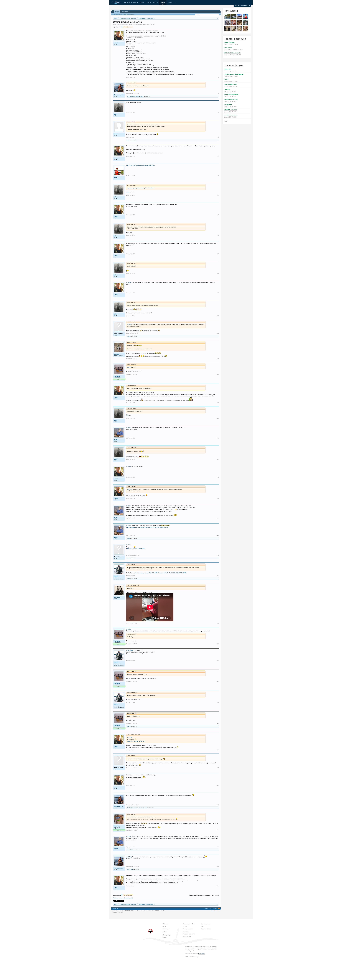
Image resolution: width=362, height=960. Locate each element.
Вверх (215, 908)
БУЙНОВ (116, 354)
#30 (218, 681)
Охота (170, 2)
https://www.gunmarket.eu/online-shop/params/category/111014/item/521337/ (147, 527)
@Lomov (128, 427)
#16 (218, 374)
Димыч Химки (134, 807)
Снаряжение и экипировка (127, 24)
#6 (218, 175)
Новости (165, 937)
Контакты (185, 931)
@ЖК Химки (129, 650)
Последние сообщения (128, 14)
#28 (218, 643)
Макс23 (116, 576)
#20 (218, 459)
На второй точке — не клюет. (232, 52)
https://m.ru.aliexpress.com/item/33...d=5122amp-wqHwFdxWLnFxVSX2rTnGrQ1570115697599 (160, 573)
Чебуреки (227, 89)
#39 (218, 866)
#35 (218, 785)
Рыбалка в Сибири (206, 929)
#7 (218, 195)
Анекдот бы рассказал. (230, 115)
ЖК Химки (136, 96)
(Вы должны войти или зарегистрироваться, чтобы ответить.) (204, 895)
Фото (142, 2)
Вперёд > (130, 27)
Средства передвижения (231, 94)
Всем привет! (228, 47)
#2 (218, 93)
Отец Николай (130, 96)
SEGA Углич (117, 826)
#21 (218, 477)
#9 (218, 235)
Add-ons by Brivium (152, 910)
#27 (218, 623)
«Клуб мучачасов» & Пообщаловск (234, 74)
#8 (218, 214)
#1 (218, 77)
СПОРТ (226, 79)
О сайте (185, 926)
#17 (218, 402)
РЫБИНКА (227, 69)
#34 (218, 767)
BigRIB (116, 439)
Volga (225, 44)
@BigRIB (128, 857)
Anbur (115, 114)
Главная (212, 908)
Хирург (141, 96)
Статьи (155, 2)
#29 (218, 660)
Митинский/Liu (118, 95)
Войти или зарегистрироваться (242, 5)
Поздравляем (228, 104)
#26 (218, 575)
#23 (218, 518)
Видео (148, 2)
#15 (218, 358)
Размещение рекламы (189, 934)
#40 (218, 885)
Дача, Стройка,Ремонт (230, 84)
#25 (218, 555)
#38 (218, 846)
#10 (218, 253)
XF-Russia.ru (119, 912)
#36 (218, 804)
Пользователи (125, 11)
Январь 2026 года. (229, 42)
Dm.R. (115, 177)
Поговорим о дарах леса (231, 99)
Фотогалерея (231, 11)
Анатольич (117, 597)
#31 (218, 702)
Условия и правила (215, 910)
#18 (218, 418)
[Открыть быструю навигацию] (217, 18)
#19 (218, 438)
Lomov (148, 24)
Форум (163, 2)
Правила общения (188, 929)
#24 (218, 535)
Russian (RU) (115, 908)
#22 (218, 498)
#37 (218, 830)
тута (127, 192)
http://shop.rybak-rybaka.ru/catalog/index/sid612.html (140, 165)
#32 (218, 723)
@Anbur (128, 282)
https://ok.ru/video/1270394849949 (135, 548)
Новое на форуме (233, 65)
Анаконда (226, 54)
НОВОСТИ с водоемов (230, 109)
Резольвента (201, 953)
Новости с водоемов (131, 2)
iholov (115, 134)
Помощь (207, 908)
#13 (218, 315)
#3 (218, 112)
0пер (128, 140)
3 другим (144, 807)
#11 (218, 273)
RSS (219, 908)
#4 (218, 137)
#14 (218, 333)
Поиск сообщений (117, 14)
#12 (218, 292)
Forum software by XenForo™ (125, 910)
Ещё (225, 121)
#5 (218, 156)
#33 (218, 750)
